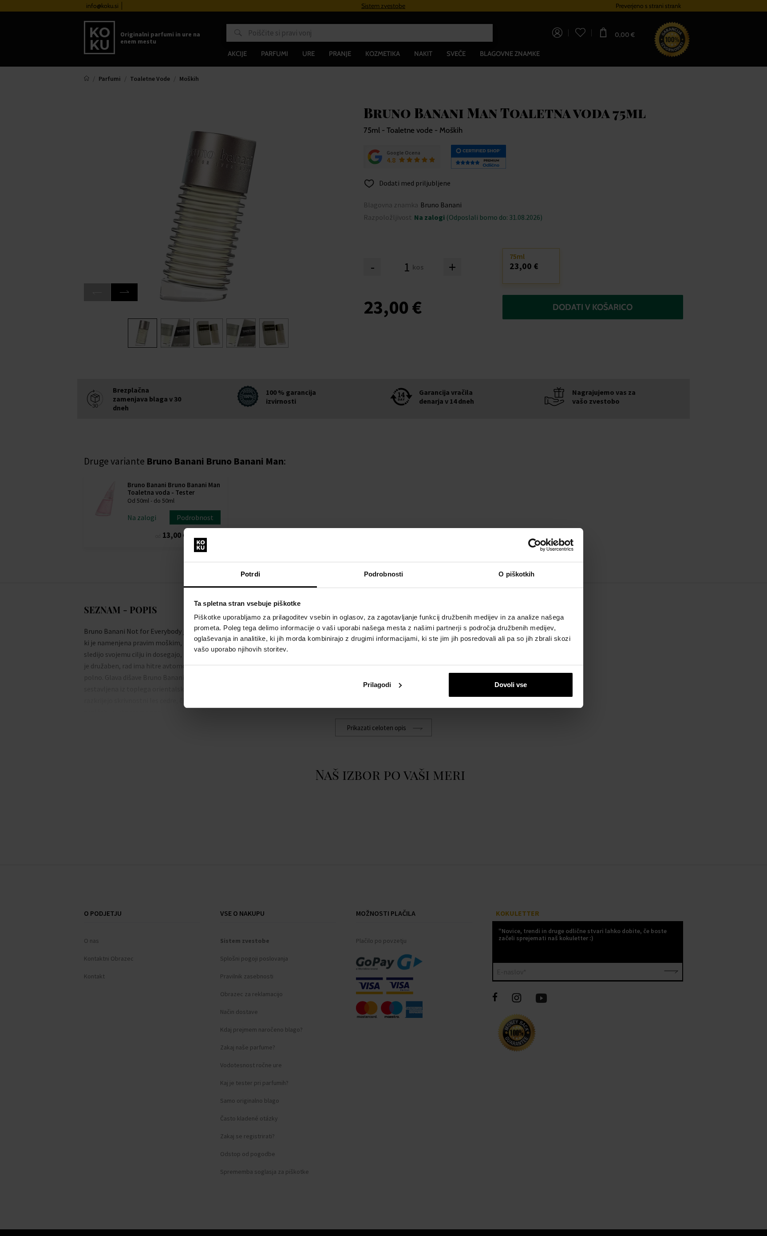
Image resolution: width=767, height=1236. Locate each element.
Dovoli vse (510, 684)
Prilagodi (377, 684)
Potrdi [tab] (250, 574)
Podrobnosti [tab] (383, 574)
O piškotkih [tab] (516, 574)
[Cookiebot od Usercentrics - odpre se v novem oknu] (534, 545)
